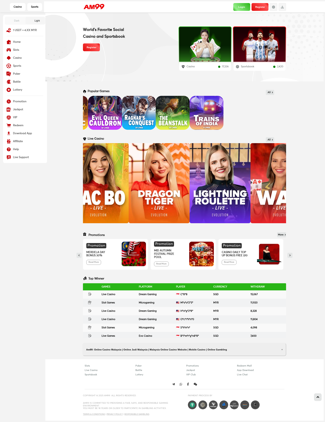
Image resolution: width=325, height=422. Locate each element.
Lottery (139, 374)
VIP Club (191, 374)
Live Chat (242, 374)
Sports (34, 7)
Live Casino (91, 370)
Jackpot (190, 370)
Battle (138, 370)
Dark (16, 20)
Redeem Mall (244, 366)
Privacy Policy (115, 414)
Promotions (192, 366)
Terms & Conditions (94, 414)
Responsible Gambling (136, 414)
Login (241, 7)
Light (37, 20)
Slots (87, 366)
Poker (138, 366)
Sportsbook (91, 374)
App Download (245, 370)
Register (260, 7)
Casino (18, 7)
